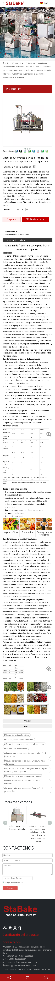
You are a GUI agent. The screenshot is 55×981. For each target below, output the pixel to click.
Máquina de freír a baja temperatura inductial (23, 776)
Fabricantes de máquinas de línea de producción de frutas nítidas (25, 754)
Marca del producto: (12, 234)
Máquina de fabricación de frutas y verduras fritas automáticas (24, 762)
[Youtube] (15, 928)
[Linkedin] (10, 928)
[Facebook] (5, 928)
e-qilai (47, 969)
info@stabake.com (29, 962)
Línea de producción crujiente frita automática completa (23, 782)
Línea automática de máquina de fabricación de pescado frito (24, 789)
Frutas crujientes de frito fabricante (18, 739)
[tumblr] (20, 928)
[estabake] (20, 910)
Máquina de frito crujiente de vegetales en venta (24, 744)
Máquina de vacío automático (16, 735)
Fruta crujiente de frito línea (15, 749)
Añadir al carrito (37, 219)
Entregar (10, 888)
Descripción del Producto (15, 240)
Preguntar (11, 219)
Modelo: (7, 231)
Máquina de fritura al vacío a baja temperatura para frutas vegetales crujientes (25, 770)
